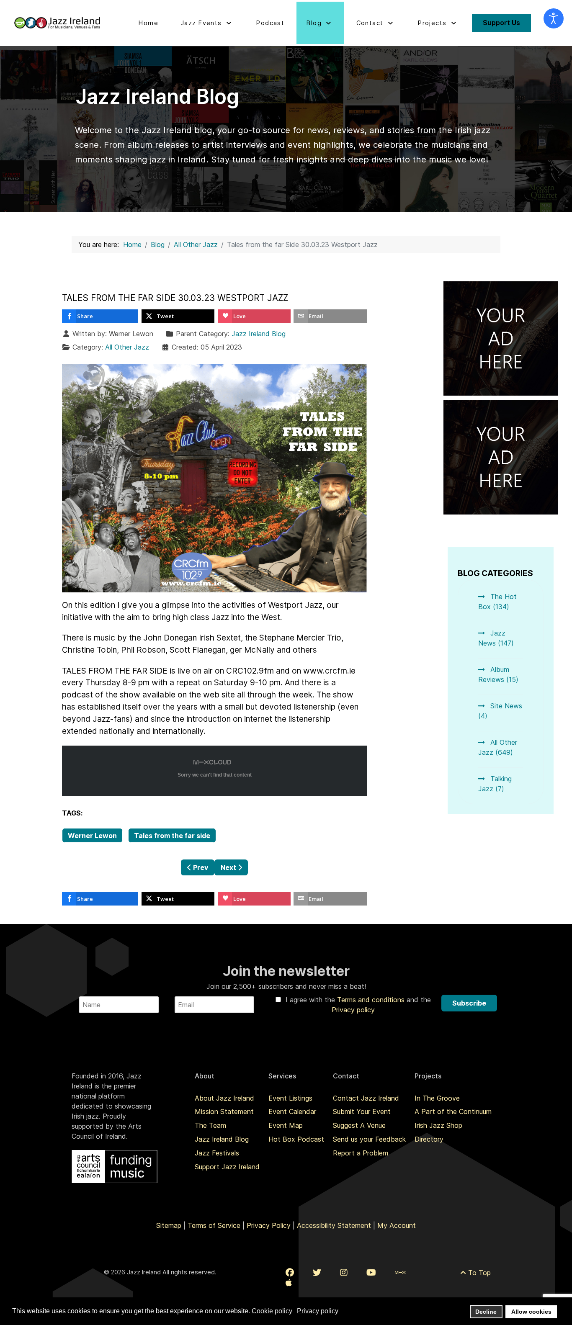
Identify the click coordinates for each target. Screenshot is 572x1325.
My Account (396, 1225)
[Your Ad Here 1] (500, 338)
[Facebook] (290, 1273)
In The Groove (437, 1098)
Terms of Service (214, 1225)
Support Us (501, 22)
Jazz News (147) (496, 638)
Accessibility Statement (334, 1225)
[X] (317, 1273)
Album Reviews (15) (498, 674)
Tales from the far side (172, 835)
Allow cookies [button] (531, 1311)
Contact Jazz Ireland (366, 1098)
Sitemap (168, 1225)
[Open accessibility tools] (554, 18)
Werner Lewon (92, 835)
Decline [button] (486, 1311)
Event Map (285, 1125)
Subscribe (469, 1003)
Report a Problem (360, 1153)
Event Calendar (292, 1111)
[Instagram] (344, 1273)
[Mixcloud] (400, 1273)
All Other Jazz (127, 347)
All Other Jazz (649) (497, 747)
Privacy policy (353, 1010)
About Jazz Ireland (224, 1098)
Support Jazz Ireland (227, 1167)
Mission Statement (224, 1111)
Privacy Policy (269, 1225)
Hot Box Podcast (296, 1139)
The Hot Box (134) (497, 601)
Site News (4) (500, 711)
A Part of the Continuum (453, 1111)
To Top (478, 1272)
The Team (210, 1125)
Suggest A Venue (359, 1125)
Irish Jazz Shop (438, 1125)
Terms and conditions (372, 1000)
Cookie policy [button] (272, 1311)
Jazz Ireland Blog (259, 333)
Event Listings (290, 1098)
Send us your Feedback (369, 1139)
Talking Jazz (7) (495, 783)
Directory (429, 1139)
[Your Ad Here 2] (500, 456)
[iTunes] (289, 1283)
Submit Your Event (362, 1111)
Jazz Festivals (217, 1153)
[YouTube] (371, 1273)
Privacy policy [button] (317, 1311)
